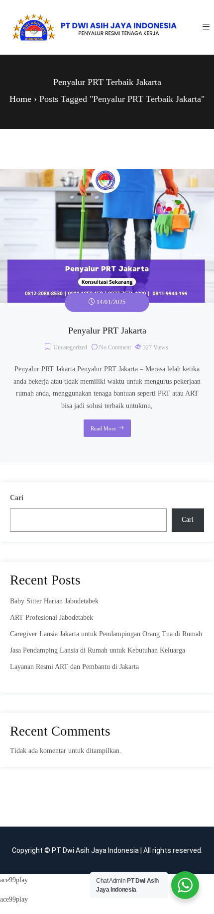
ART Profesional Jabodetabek (51, 617)
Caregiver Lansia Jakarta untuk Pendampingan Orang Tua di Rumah (106, 634)
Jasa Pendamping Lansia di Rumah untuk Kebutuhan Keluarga (97, 650)
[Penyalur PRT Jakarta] (107, 174)
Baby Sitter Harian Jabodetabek (54, 601)
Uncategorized (70, 347)
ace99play (14, 880)
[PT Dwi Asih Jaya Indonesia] (94, 27)
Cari (16, 497)
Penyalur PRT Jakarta (107, 330)
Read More (103, 428)
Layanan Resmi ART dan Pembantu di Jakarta (74, 666)
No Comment (115, 347)
